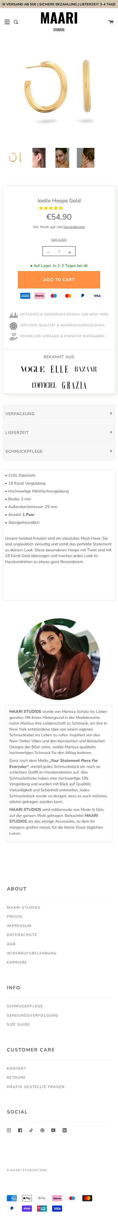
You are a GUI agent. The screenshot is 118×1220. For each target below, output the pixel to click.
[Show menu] (7, 22)
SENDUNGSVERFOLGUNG (32, 1015)
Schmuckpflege (24, 451)
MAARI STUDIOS (24, 907)
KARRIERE (17, 962)
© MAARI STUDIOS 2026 (27, 1170)
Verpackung (20, 413)
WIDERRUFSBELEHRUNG (32, 953)
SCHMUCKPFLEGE (25, 1006)
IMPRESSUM (19, 925)
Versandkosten (74, 227)
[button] (51, 208)
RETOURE (16, 1077)
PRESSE (15, 916)
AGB (11, 944)
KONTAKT (16, 1068)
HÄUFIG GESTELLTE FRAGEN (36, 1086)
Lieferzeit (17, 432)
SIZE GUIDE (59, 240)
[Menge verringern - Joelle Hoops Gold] (49, 252)
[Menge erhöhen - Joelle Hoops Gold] (68, 252)
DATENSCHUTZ (22, 934)
